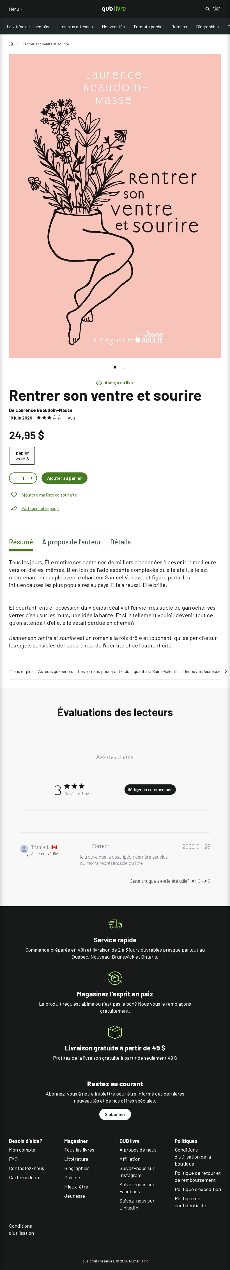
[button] (115, 367)
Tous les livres (79, 1150)
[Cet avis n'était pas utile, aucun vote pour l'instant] (204, 881)
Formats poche (148, 26)
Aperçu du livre (120, 382)
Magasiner (76, 1141)
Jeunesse (74, 1196)
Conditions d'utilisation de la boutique (193, 1157)
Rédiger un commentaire (150, 789)
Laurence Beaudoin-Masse (44, 410)
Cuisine (72, 1177)
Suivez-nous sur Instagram (137, 1171)
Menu (14, 8)
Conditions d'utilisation (21, 1229)
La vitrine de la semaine (28, 26)
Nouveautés (113, 26)
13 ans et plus (21, 671)
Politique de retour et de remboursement (198, 1176)
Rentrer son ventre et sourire (45, 44)
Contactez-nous (26, 1168)
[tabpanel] (115, 603)
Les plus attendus (76, 26)
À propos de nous (138, 1150)
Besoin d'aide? (25, 1141)
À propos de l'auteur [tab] (71, 542)
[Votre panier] (216, 8)
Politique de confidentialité (190, 1201)
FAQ (13, 1159)
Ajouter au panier (64, 478)
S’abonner (115, 1114)
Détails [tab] (120, 542)
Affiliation (130, 1159)
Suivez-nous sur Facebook (137, 1187)
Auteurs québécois (55, 671)
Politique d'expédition (198, 1189)
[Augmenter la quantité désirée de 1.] (32, 478)
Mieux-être (76, 1186)
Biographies (207, 26)
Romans (179, 26)
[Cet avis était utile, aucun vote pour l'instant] (194, 881)
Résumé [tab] (21, 542)
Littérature (76, 1159)
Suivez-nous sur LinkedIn (137, 1204)
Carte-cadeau (24, 1177)
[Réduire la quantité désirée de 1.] (14, 478)
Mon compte (22, 1150)
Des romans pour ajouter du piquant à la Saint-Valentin (128, 671)
